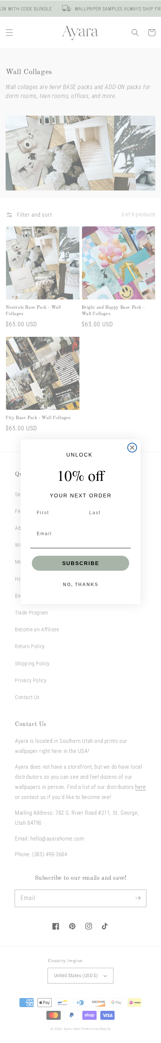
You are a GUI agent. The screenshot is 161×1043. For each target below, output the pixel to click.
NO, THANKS (80, 584)
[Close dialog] (132, 447)
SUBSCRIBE (80, 563)
